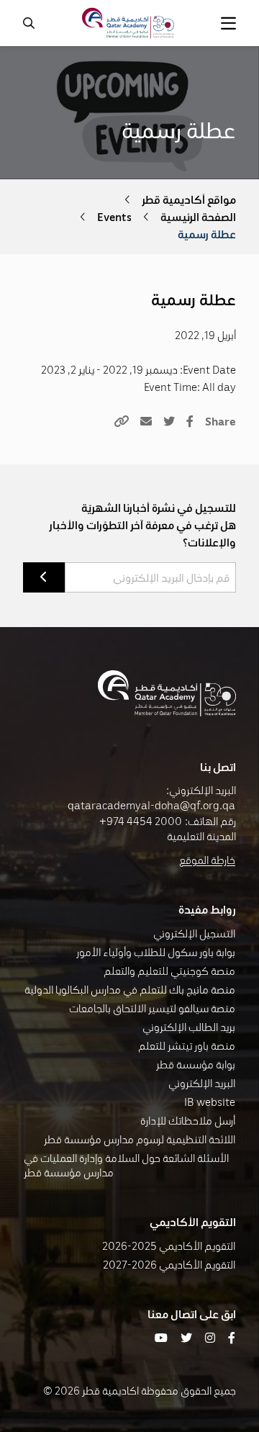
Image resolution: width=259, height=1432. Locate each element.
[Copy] (121, 421)
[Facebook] (190, 421)
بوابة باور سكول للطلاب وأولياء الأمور (155, 952)
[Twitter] (169, 421)
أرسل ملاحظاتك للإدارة (187, 1120)
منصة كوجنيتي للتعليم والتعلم (169, 970)
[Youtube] (161, 1338)
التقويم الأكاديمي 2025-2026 (168, 1245)
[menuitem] (228, 23)
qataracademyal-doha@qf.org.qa (151, 805)
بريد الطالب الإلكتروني (188, 1026)
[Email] (146, 421)
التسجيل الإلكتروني (194, 933)
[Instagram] (210, 1338)
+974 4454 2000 (140, 821)
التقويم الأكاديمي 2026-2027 (169, 1264)
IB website (209, 1101)
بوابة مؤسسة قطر (195, 1064)
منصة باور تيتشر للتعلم (186, 1045)
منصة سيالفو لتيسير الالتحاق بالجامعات (152, 1008)
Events (114, 217)
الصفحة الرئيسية (198, 217)
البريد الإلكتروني (201, 1083)
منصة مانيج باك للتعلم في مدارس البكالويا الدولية (129, 989)
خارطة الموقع (207, 859)
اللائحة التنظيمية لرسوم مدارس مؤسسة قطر (139, 1139)
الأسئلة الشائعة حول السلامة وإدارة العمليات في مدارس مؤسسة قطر (126, 1164)
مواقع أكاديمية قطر (189, 199)
